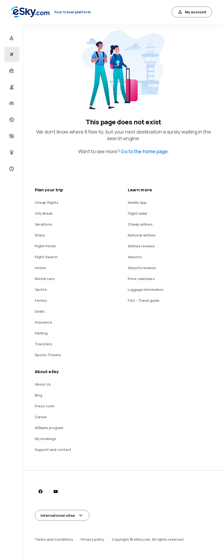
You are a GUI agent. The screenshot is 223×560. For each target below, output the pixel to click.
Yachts (41, 289)
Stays (40, 235)
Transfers (43, 343)
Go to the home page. (145, 151)
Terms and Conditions (54, 539)
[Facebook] (40, 491)
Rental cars (45, 278)
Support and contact (53, 449)
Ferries (41, 300)
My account (195, 12)
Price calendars (141, 278)
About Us (43, 384)
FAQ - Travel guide (143, 300)
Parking (41, 333)
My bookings (45, 438)
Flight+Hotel (45, 246)
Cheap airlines (140, 224)
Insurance (43, 322)
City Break (43, 213)
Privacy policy (92, 539)
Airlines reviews (141, 246)
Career (41, 416)
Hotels (40, 267)
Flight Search (46, 256)
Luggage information (145, 289)
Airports (135, 256)
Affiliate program (49, 427)
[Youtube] (55, 491)
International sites (58, 515)
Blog (38, 395)
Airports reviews (142, 267)
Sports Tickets (48, 354)
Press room (44, 406)
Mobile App (137, 202)
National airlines (142, 235)
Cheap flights (46, 202)
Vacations (43, 224)
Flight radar (137, 213)
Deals (40, 311)
